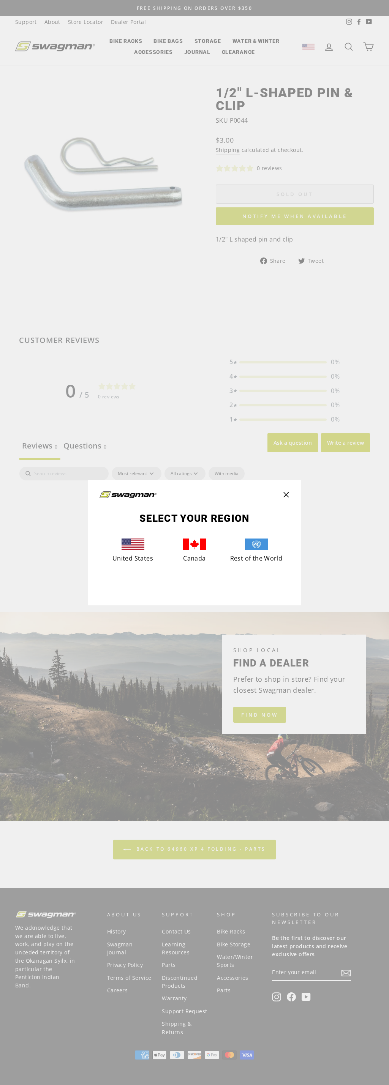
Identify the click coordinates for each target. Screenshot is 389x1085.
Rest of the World (256, 558)
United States (132, 558)
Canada (194, 558)
